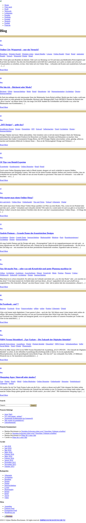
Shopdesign (42, 91)
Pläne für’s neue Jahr (28, 435)
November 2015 (10, 464)
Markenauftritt (45, 237)
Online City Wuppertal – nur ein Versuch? (19, 49)
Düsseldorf (49, 344)
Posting (48, 308)
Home (6, 5)
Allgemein (56, 202)
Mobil (19, 381)
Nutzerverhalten (26, 308)
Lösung (49, 54)
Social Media (4, 346)
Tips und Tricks (38, 202)
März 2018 (8, 452)
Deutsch (7, 21)
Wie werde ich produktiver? (14, 420)
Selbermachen (48, 129)
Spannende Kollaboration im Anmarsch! (18, 418)
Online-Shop (16, 202)
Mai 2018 (7, 450)
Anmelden (8, 506)
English (7, 23)
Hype (18, 308)
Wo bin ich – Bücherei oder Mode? (16, 87)
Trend (57, 129)
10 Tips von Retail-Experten (13, 162)
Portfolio (7, 17)
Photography (26, 346)
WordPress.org (9, 512)
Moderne (55, 237)
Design (77, 91)
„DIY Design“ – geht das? (12, 124)
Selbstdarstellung (72, 344)
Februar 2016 (9, 458)
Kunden (7, 15)
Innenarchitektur (19, 91)
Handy (13, 381)
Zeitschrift (13, 275)
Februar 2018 (9, 454)
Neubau (60, 273)
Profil (6, 9)
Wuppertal (17, 56)
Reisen (6, 491)
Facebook (10, 308)
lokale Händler (40, 54)
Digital (24, 56)
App (1, 381)
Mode (29, 91)
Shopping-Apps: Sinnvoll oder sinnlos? (18, 377)
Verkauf (48, 202)
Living (6, 487)
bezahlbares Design (7, 129)
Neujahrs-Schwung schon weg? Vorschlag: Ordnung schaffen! (43, 431)
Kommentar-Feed (10, 510)
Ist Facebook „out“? (9, 304)
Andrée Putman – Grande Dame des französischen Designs (27, 233)
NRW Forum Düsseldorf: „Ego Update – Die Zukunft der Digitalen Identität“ (35, 339)
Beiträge (3, 308)
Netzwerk (7, 11)
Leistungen (8, 13)
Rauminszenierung (71, 237)
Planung (68, 273)
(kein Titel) (8, 414)
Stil (49, 91)
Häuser (39, 273)
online (42, 308)
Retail (73, 54)
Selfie (81, 344)
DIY (33, 129)
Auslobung (19, 273)
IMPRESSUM (46, 520)
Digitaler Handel (15, 54)
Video (6, 498)
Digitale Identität (38, 344)
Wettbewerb (4, 275)
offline (36, 308)
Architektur (70, 91)
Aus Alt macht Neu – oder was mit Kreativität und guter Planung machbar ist (35, 268)
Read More (4, 70)
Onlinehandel (27, 202)
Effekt (10, 91)
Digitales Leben (27, 54)
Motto (54, 273)
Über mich (8, 7)
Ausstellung (20, 344)
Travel (6, 496)
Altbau (2, 273)
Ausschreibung (30, 273)
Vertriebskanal (75, 381)
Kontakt (7, 19)
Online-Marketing (29, 381)
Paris (61, 237)
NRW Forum (59, 344)
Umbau (74, 273)
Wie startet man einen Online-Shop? (16, 197)
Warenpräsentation (57, 91)
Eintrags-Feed (9, 508)
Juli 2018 (7, 446)
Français (7, 25)
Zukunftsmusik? (10, 422)
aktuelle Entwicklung (7, 344)
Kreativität (47, 273)
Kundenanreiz (15, 167)
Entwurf (39, 129)
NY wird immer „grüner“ (13, 416)
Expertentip (4, 167)
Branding (7, 479)
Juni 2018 (7, 448)
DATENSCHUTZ (58, 520)
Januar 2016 (8, 460)
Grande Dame (21, 237)
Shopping (65, 381)
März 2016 (8, 456)
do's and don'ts (5, 202)
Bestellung (4, 54)
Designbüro (26, 129)
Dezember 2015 (10, 462)
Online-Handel (59, 54)
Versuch (9, 56)
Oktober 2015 (9, 466)
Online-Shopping (27, 167)
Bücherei (3, 91)
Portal (68, 54)
